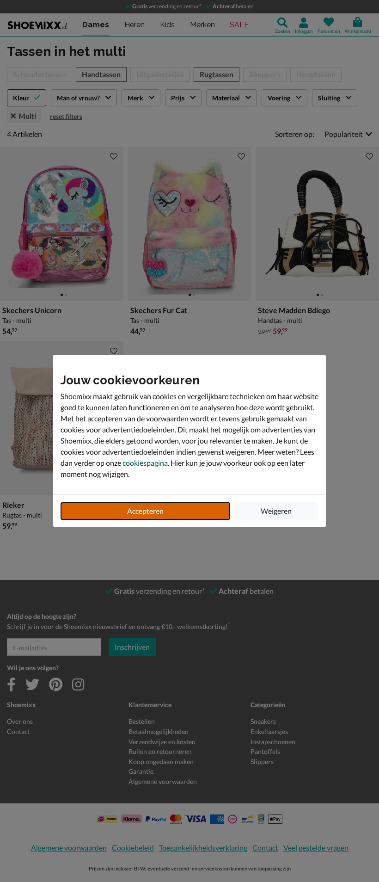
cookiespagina (145, 462)
